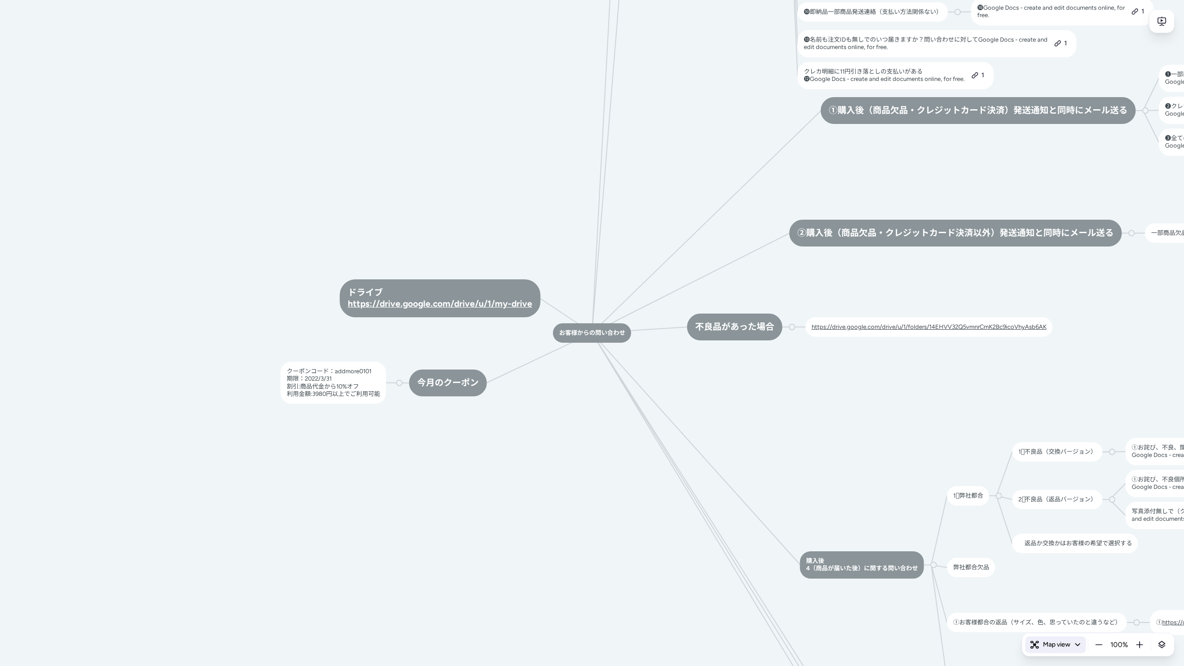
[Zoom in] (1139, 644)
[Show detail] (1162, 644)
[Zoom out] (1099, 644)
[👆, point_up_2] (1021, 543)
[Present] (1162, 21)
